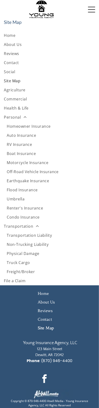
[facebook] (44, 379)
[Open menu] (91, 9)
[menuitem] (49, 35)
